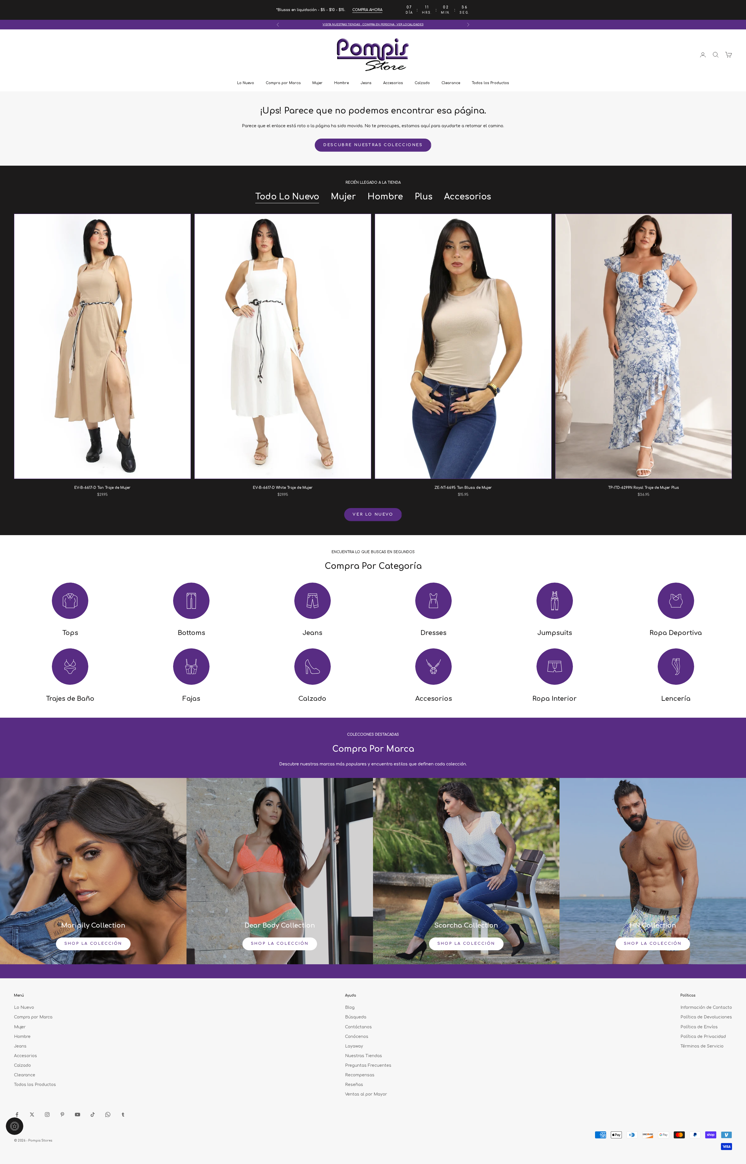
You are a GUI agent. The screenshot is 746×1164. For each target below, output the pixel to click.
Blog (350, 1007)
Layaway (354, 1046)
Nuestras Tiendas (363, 1056)
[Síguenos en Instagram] (47, 1114)
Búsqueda (355, 1017)
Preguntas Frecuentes (368, 1065)
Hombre (341, 83)
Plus (423, 196)
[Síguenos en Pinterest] (62, 1114)
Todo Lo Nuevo (287, 196)
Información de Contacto (706, 1007)
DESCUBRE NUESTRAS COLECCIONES (373, 145)
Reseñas (354, 1084)
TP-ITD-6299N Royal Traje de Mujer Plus (643, 488)
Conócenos (356, 1036)
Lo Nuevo (245, 83)
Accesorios (393, 83)
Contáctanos (358, 1027)
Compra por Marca (283, 83)
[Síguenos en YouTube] (77, 1114)
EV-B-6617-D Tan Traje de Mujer (102, 488)
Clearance (450, 83)
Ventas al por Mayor (366, 1094)
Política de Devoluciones (706, 1017)
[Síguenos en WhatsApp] (108, 1114)
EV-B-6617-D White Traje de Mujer (283, 488)
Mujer (317, 83)
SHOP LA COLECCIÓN (93, 944)
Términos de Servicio (702, 1046)
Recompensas (359, 1075)
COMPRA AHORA (367, 10)
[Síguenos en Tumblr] (123, 1114)
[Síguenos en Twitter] (32, 1114)
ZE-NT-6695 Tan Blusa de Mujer (463, 488)
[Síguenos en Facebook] (17, 1114)
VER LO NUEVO (373, 514)
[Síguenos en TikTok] (93, 1114)
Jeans (366, 83)
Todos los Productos (490, 83)
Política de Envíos (699, 1027)
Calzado (422, 83)
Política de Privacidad (703, 1036)
